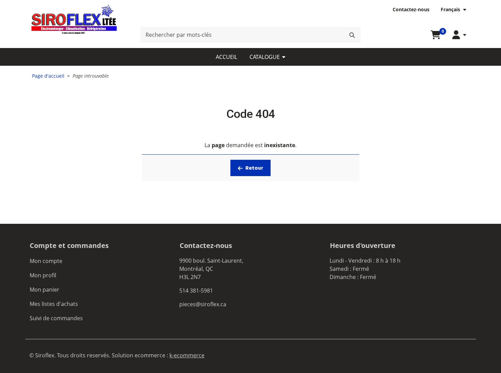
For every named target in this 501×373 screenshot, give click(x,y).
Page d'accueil (48, 76)
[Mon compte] (459, 35)
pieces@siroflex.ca (202, 304)
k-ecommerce (186, 355)
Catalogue (264, 57)
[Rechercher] (352, 34)
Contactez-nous (411, 9)
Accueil (226, 57)
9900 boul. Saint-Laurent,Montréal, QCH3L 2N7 (211, 269)
